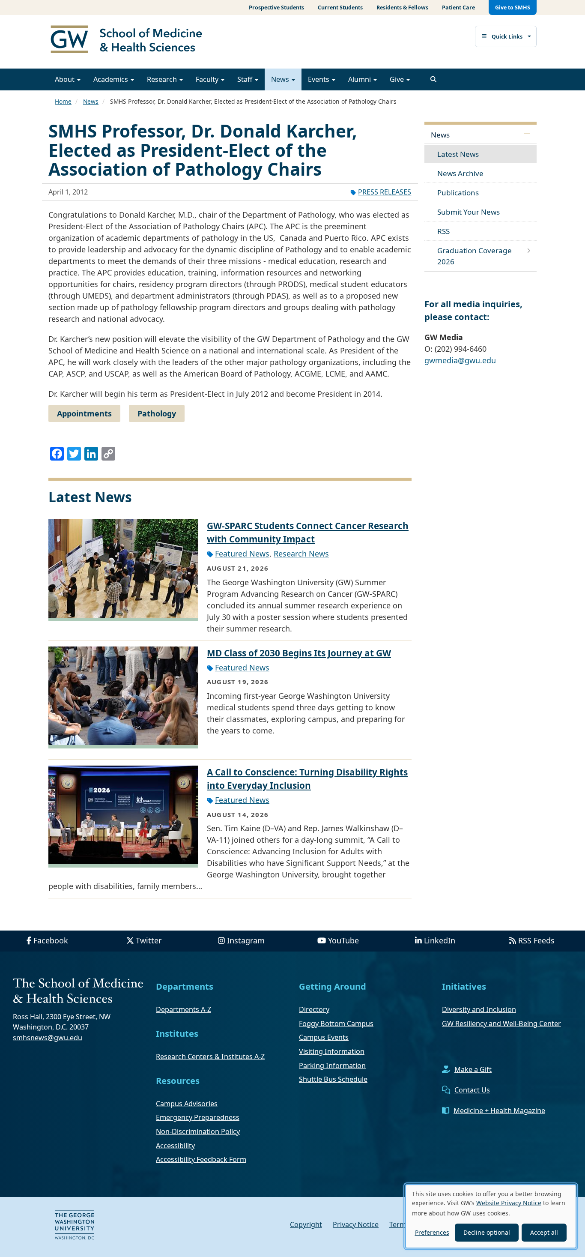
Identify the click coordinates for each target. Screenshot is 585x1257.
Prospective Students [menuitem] (276, 7)
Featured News (242, 553)
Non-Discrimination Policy (198, 1131)
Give (398, 79)
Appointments (84, 413)
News (281, 79)
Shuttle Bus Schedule (333, 1079)
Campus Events (324, 1037)
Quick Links (507, 36)
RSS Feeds (536, 940)
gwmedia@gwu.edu (460, 360)
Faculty (208, 79)
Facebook (50, 940)
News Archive (460, 173)
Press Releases (384, 192)
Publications (458, 193)
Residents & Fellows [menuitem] (402, 7)
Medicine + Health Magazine (499, 1110)
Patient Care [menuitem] (458, 7)
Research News (301, 553)
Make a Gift (473, 1069)
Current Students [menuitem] (340, 7)
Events (319, 79)
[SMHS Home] (129, 40)
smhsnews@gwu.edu (47, 1037)
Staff (245, 79)
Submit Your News (468, 212)
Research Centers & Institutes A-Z (210, 1056)
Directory (314, 1009)
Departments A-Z (183, 1009)
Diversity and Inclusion (479, 1009)
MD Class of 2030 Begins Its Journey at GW (299, 653)
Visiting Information (331, 1051)
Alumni (360, 79)
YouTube (343, 940)
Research (163, 79)
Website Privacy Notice (508, 1203)
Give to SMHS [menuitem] (512, 7)
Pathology (156, 413)
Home (63, 101)
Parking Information (332, 1065)
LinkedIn (439, 940)
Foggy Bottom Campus (336, 1023)
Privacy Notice (356, 1224)
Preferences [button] (432, 1232)
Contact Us (472, 1090)
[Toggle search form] (433, 79)
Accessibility (175, 1145)
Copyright (306, 1224)
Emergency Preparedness (197, 1117)
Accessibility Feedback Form (201, 1159)
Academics (111, 79)
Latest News (458, 154)
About (65, 79)
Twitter (148, 940)
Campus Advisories (187, 1103)
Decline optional (486, 1232)
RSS (443, 231)
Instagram (246, 940)
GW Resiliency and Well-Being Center (501, 1023)
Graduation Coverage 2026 (474, 255)
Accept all (544, 1232)
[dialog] (490, 1216)
